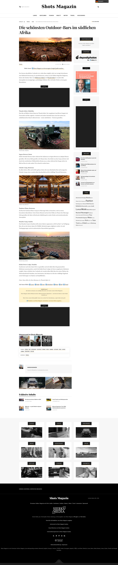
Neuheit (78, 213)
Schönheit (50, 284)
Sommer (78, 220)
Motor (66, 15)
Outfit (82, 215)
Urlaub (32, 351)
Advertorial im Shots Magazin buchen (59, 524)
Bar (30, 349)
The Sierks (83, 516)
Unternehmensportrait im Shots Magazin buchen (59, 531)
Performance (86, 215)
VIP (90, 223)
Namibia (51, 349)
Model (88, 209)
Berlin (92, 197)
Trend (66, 284)
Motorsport (93, 209)
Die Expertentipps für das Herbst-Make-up (88, 177)
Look (92, 206)
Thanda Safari (51, 78)
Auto (43, 284)
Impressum (64, 544)
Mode (37, 284)
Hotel (87, 203)
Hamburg (78, 203)
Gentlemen (43, 15)
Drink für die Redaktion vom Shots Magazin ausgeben (59, 520)
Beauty (59, 15)
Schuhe (93, 217)
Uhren (81, 223)
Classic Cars (78, 201)
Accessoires (81, 15)
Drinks (43, 349)
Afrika (26, 349)
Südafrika (27, 351)
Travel (72, 15)
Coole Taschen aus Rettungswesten (60, 399)
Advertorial (79, 197)
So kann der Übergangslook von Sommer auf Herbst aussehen (88, 183)
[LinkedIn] (64, 536)
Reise (56, 284)
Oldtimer (91, 212)
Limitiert (89, 206)
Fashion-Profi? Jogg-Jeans (62, 384)
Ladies (35, 15)
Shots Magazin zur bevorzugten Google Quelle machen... (48, 68)
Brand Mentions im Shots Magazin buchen (59, 528)
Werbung (93, 223)
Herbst (81, 203)
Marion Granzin (32, 367)
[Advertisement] (44, 97)
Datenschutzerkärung (56, 544)
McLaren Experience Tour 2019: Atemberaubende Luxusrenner (59, 407)
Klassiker (92, 203)
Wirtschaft (81, 225)
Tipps (94, 220)
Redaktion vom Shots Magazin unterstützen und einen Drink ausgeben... (45, 300)
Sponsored (85, 503)
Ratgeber (85, 217)
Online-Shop (78, 215)
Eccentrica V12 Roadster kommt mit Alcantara (88, 158)
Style (86, 220)
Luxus (32, 284)
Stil (61, 284)
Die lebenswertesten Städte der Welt (33, 399)
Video (88, 223)
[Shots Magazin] (59, 6)
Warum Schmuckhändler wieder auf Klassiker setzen (88, 171)
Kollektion (79, 206)
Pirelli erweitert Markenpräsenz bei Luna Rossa (88, 165)
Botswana (33, 349)
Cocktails (39, 349)
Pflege (90, 215)
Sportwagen (82, 220)
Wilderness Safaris (40, 78)
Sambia (22, 351)
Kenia (47, 349)
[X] (54, 536)
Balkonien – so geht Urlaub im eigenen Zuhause (33, 407)
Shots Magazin (59, 498)
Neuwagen (85, 213)
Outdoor (56, 349)
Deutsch (100, 1)
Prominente (79, 217)
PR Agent (76, 516)
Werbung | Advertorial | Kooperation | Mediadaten (30, 489)
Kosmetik (84, 206)
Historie (84, 203)
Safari (63, 349)
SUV (89, 220)
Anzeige (84, 197)
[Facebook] (56, 536)
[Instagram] (62, 536)
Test (91, 220)
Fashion (51, 15)
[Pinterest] (59, 536)
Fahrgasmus (83, 201)
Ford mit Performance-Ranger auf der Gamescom (31, 383)
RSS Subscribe (95, 21)
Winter (77, 225)
